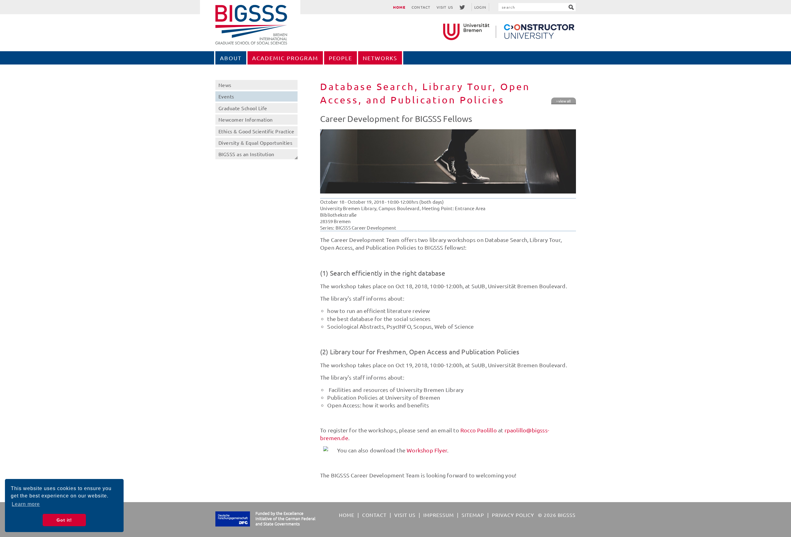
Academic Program (285, 58)
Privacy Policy (513, 515)
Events (226, 96)
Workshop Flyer (427, 450)
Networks (380, 58)
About (231, 58)
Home (399, 7)
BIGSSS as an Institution (246, 154)
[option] (448, 161)
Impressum (438, 515)
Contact (421, 7)
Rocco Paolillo (478, 430)
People (340, 58)
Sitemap (473, 515)
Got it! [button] (64, 520)
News (224, 85)
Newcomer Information (245, 119)
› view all (563, 100)
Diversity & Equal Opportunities (255, 142)
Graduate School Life (242, 108)
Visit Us (445, 7)
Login (480, 7)
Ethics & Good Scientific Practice (256, 131)
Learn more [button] (26, 504)
